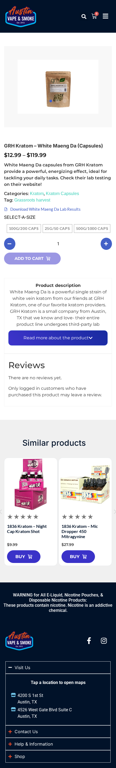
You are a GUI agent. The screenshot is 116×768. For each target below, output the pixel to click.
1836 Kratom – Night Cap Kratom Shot (27, 529)
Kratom (37, 193)
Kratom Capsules (62, 193)
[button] (84, 16)
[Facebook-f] (89, 640)
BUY (20, 556)
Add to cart (29, 258)
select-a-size (20, 217)
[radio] (24, 228)
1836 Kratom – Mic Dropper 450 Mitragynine (80, 531)
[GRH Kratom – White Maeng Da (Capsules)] (58, 87)
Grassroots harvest (32, 200)
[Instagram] (104, 640)
